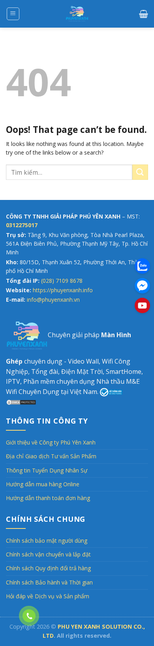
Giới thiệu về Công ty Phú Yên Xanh (51, 442)
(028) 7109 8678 (62, 280)
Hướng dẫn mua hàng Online (42, 484)
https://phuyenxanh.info (63, 290)
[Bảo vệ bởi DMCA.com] (21, 401)
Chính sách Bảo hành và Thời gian (49, 582)
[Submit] (140, 172)
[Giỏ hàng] (143, 13)
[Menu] (13, 13)
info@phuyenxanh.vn (53, 299)
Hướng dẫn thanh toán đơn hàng (48, 498)
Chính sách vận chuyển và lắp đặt (48, 554)
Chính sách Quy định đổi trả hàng (48, 568)
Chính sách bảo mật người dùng (46, 540)
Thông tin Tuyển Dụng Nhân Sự (46, 470)
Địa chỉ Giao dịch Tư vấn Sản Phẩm (51, 456)
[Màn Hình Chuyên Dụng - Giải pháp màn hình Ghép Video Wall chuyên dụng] (77, 14)
